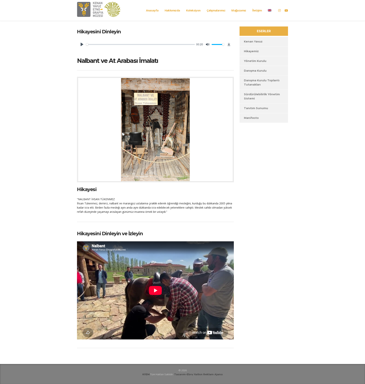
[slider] (140, 44)
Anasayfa (152, 10)
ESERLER (264, 31)
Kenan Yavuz (253, 41)
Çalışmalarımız (216, 10)
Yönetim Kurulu (255, 61)
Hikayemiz (251, 51)
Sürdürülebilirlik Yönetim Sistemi (262, 96)
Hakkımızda (172, 10)
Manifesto (251, 118)
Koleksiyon (193, 10)
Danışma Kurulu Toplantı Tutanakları (261, 82)
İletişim (257, 10)
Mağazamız (238, 10)
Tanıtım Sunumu (256, 108)
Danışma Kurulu (255, 70)
